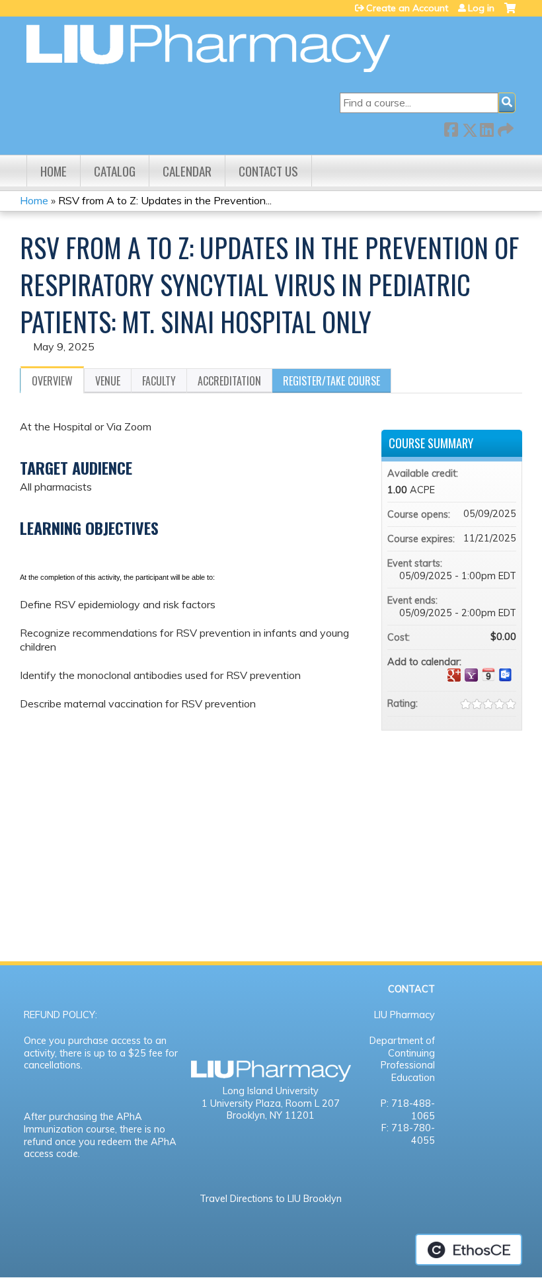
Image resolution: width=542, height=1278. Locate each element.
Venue (107, 381)
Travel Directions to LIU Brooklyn (271, 1199)
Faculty (159, 381)
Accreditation (229, 381)
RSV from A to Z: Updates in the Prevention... (165, 200)
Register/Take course (331, 381)
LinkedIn (486, 127)
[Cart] (510, 12)
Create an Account (407, 8)
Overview (52, 381)
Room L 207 (313, 1103)
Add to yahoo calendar (471, 675)
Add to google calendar (454, 675)
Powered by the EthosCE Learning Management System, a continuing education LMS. (468, 1249)
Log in (481, 8)
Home (53, 170)
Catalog (115, 170)
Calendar (187, 170)
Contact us (268, 170)
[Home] (208, 48)
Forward (504, 127)
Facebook (450, 127)
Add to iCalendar (488, 674)
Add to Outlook (505, 675)
